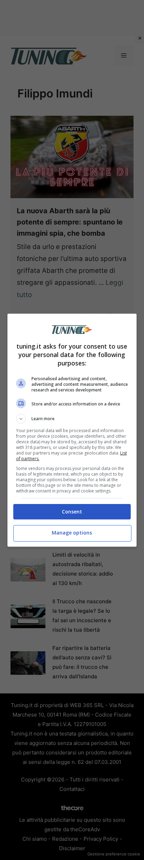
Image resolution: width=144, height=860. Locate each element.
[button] (72, 419)
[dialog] (72, 430)
